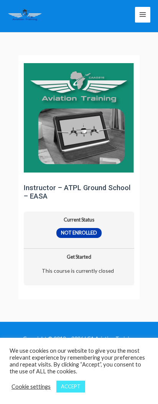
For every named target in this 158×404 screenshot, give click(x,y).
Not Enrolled (79, 233)
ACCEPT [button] (71, 386)
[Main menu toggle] (142, 14)
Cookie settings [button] (31, 386)
